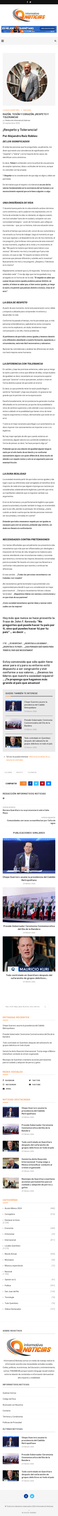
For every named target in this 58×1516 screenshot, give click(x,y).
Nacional (27, 110)
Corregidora (30, 1214)
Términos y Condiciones (13, 1417)
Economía (30, 1228)
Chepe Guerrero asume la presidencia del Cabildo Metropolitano (35, 705)
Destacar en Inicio (12, 1220)
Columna (8, 772)
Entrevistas (30, 1234)
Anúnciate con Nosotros (13, 1405)
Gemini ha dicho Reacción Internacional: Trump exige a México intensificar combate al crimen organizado (37, 1163)
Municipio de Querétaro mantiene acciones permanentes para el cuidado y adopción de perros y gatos (38, 1183)
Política (30, 1285)
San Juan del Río (30, 1291)
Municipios (30, 1260)
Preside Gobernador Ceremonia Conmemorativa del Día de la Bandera (38, 723)
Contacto (7, 1411)
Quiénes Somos (9, 1393)
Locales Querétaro (11, 110)
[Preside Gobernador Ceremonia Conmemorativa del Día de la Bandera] (13, 724)
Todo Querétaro (30, 1303)
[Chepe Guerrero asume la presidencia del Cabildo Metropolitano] (13, 705)
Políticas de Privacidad (12, 1422)
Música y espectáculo (30, 1266)
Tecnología (30, 1297)
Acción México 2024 (30, 1208)
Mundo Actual (30, 1254)
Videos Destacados (30, 1309)
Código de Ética (9, 1399)
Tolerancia (32, 772)
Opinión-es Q (30, 1279)
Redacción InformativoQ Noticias (17, 120)
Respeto (19, 772)
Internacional (30, 1240)
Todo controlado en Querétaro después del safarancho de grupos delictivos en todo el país (38, 741)
